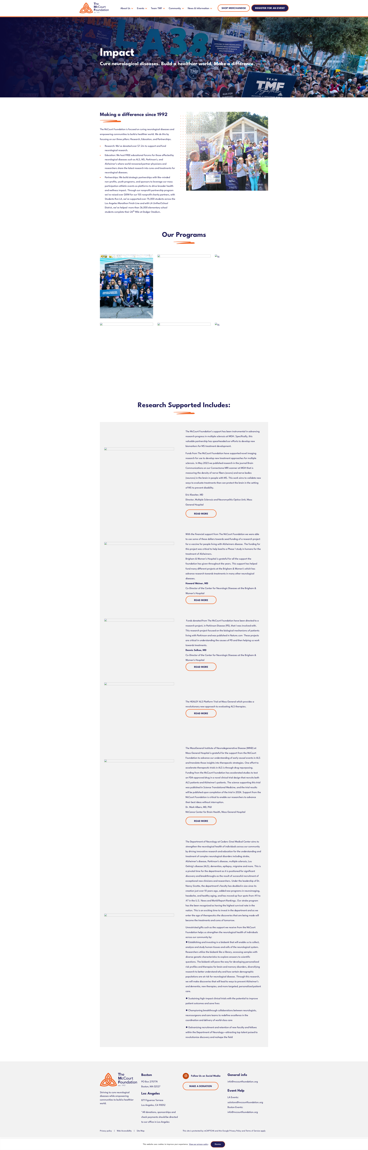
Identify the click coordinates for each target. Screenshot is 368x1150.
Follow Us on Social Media (205, 1076)
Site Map (140, 1131)
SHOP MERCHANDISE (234, 8)
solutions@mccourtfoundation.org (245, 1102)
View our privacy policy (198, 1144)
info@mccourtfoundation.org (243, 1082)
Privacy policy (106, 1131)
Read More (201, 514)
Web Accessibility (124, 1131)
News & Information (198, 8)
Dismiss (218, 1144)
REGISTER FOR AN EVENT (270, 8)
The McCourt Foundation (94, 8)
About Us (125, 8)
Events (140, 8)
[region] (184, 1144)
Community (175, 8)
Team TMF (156, 8)
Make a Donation (200, 1086)
